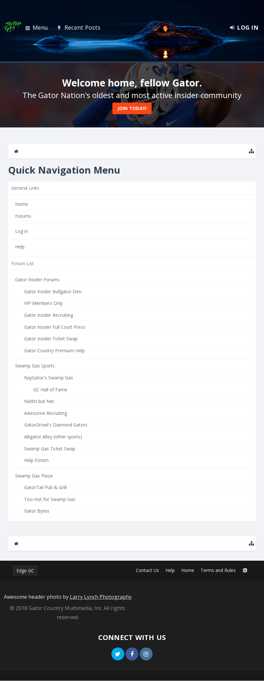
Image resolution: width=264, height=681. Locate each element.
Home (21, 204)
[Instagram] (146, 653)
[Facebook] (132, 653)
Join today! (132, 108)
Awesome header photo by (68, 596)
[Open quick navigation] (251, 151)
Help (19, 247)
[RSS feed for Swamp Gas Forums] (245, 570)
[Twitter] (117, 653)
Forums (23, 216)
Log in (21, 231)
